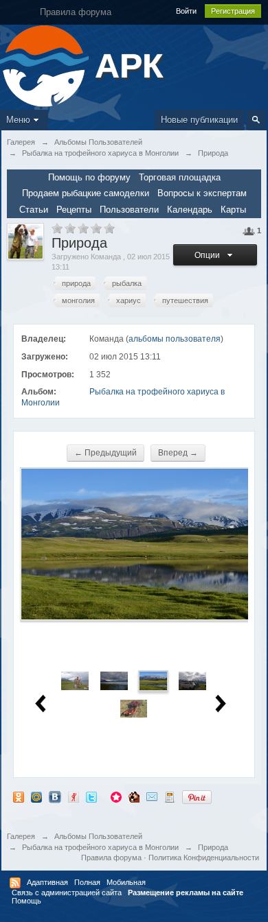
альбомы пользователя (175, 339)
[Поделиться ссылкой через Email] (151, 797)
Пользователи (129, 209)
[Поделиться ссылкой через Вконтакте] (55, 797)
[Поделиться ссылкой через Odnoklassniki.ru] (18, 797)
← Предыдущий (105, 453)
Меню (18, 120)
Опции (209, 255)
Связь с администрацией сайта (67, 892)
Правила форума (111, 857)
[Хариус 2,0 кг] (75, 680)
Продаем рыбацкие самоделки (85, 193)
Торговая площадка (180, 177)
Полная (87, 882)
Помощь (26, 901)
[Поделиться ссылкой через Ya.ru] (73, 797)
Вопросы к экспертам (202, 193)
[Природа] (114, 680)
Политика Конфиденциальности (203, 857)
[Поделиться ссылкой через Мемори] (116, 797)
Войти (186, 11)
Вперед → (178, 453)
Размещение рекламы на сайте (185, 892)
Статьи (33, 209)
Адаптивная (47, 882)
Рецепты (73, 209)
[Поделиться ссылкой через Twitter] (91, 797)
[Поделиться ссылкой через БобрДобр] (134, 797)
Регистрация (233, 11)
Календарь (189, 209)
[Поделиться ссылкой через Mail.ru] (36, 797)
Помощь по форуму (89, 177)
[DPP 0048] (134, 708)
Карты (233, 209)
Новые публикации (199, 120)
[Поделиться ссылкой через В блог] (169, 797)
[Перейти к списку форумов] (45, 65)
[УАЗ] (192, 680)
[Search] (256, 120)
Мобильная (126, 882)
